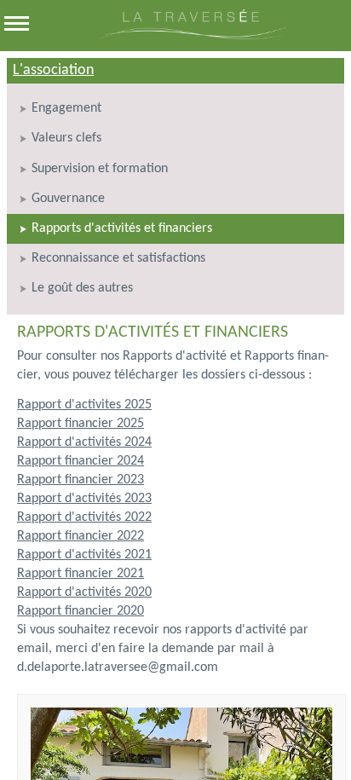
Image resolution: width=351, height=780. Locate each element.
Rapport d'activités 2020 (84, 592)
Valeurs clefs (66, 138)
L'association (53, 70)
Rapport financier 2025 (80, 423)
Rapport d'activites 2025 (84, 405)
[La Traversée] (192, 36)
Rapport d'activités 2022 (84, 517)
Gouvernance (68, 198)
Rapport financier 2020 (80, 611)
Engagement (66, 108)
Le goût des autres (82, 288)
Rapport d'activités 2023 (84, 499)
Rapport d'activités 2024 (84, 442)
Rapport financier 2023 (80, 480)
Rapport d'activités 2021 (84, 555)
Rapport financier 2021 (80, 574)
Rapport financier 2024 (80, 461)
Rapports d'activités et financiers (122, 228)
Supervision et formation (100, 169)
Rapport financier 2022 (80, 536)
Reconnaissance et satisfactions (118, 258)
